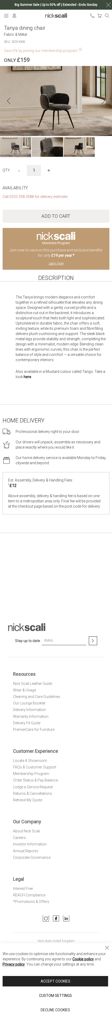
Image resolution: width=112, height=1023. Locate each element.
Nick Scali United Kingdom (56, 941)
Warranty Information (30, 716)
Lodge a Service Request (33, 787)
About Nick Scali (26, 831)
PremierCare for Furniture (33, 729)
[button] (8, 101)
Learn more (56, 263)
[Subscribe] (93, 640)
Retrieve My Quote (27, 800)
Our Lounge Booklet (29, 703)
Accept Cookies (55, 981)
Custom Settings (55, 995)
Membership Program (31, 774)
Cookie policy (83, 959)
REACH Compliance (29, 895)
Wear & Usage (24, 690)
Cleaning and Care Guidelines (36, 697)
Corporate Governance (32, 857)
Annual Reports (25, 851)
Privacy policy (14, 964)
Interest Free (23, 888)
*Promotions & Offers (31, 901)
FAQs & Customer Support (34, 767)
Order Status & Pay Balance (35, 780)
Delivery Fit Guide (26, 723)
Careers (19, 838)
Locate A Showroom (30, 761)
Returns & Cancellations (32, 793)
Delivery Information (29, 710)
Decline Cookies (55, 1010)
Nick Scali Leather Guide (32, 683)
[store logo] (56, 15)
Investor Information (30, 844)
